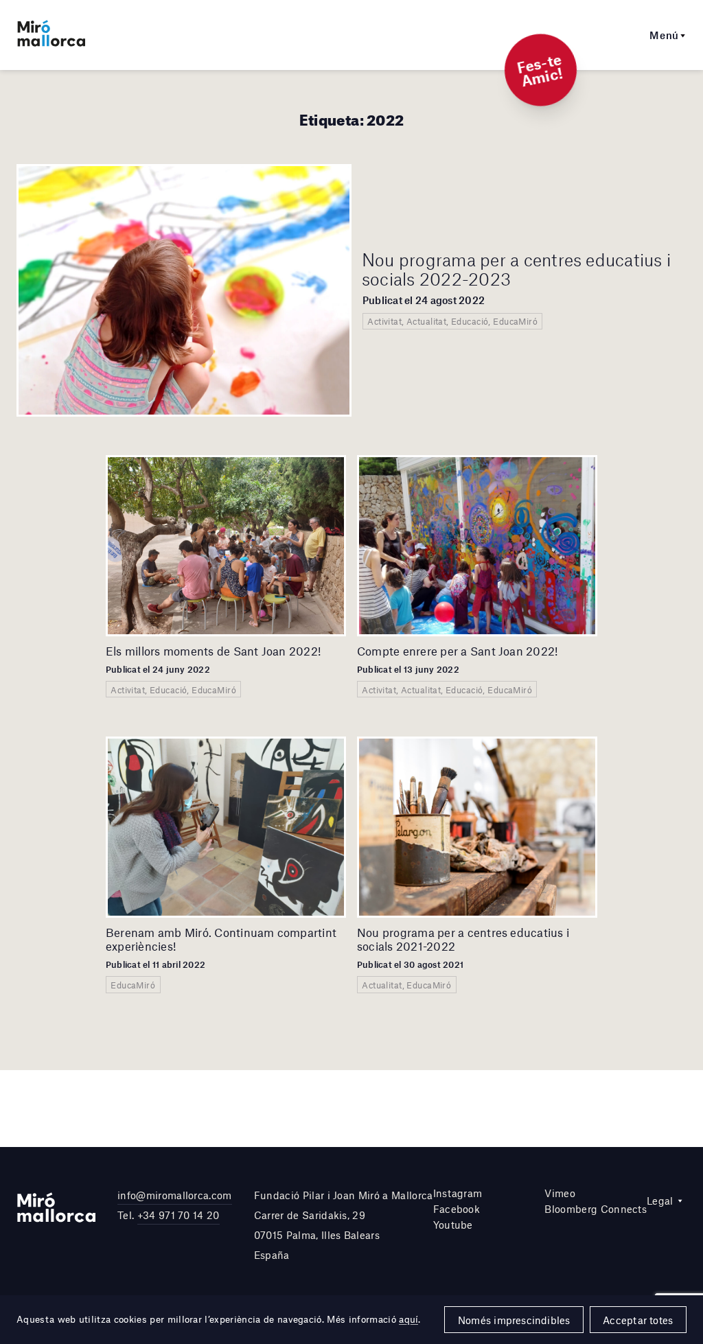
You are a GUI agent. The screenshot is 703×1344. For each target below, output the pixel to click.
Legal (660, 1200)
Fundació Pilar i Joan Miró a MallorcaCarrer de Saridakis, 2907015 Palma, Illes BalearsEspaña (343, 1224)
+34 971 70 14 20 (178, 1215)
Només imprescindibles (514, 1320)
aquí (408, 1319)
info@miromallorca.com (174, 1195)
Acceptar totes (638, 1320)
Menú (664, 35)
